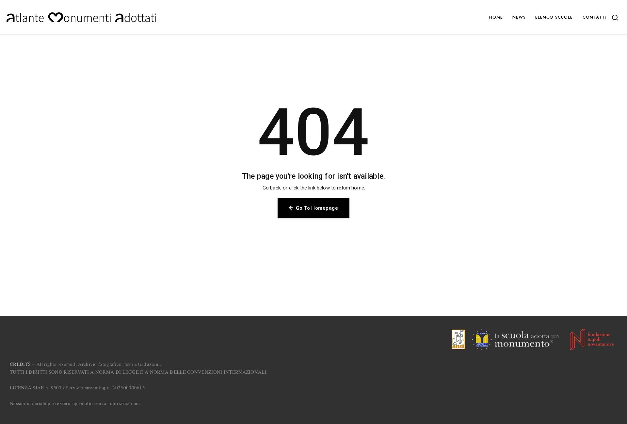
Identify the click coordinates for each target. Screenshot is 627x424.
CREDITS (20, 364)
